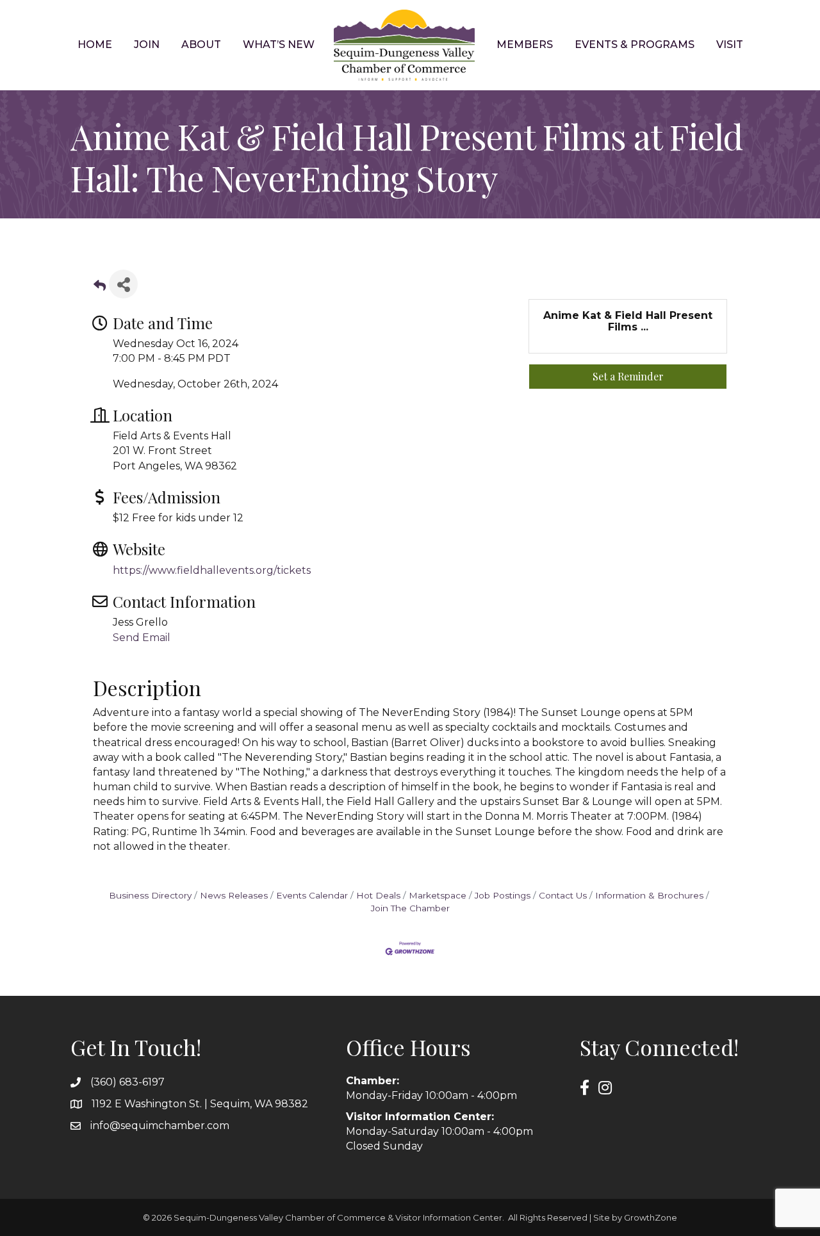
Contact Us (563, 895)
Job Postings (502, 895)
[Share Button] (123, 284)
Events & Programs (634, 44)
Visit (729, 44)
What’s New (279, 44)
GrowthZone (650, 1217)
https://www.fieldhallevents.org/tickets (212, 570)
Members (524, 44)
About (201, 44)
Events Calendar (312, 895)
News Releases (234, 895)
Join (147, 44)
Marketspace (437, 895)
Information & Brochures (649, 895)
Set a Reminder (628, 376)
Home (95, 44)
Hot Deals (378, 895)
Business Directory (150, 895)
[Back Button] (100, 287)
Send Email (141, 637)
